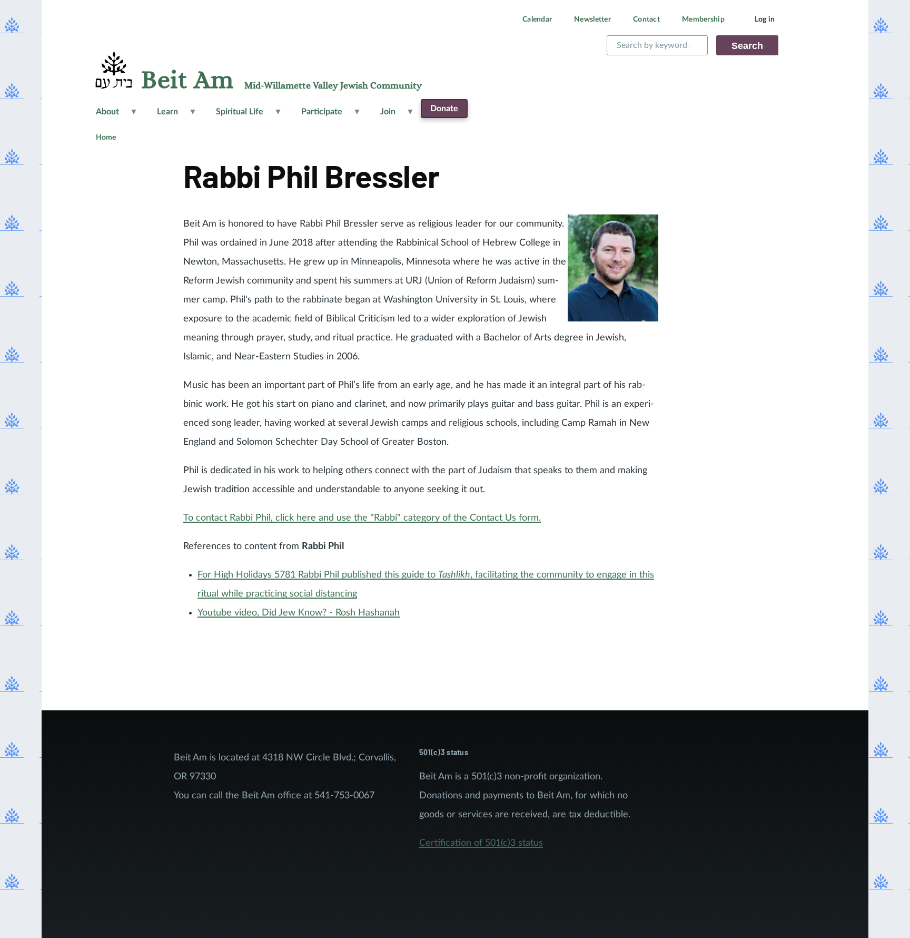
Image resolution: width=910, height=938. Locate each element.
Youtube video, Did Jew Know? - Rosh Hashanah (298, 613)
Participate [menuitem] (315, 116)
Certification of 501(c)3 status (481, 843)
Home (106, 137)
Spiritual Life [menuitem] (233, 116)
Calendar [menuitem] (537, 19)
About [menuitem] (101, 116)
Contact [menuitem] (646, 19)
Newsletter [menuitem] (592, 19)
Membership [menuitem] (703, 19)
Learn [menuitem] (161, 116)
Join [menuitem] (381, 116)
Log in (765, 19)
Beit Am (187, 80)
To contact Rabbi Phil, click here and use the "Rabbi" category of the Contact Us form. (362, 518)
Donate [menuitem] (444, 108)
